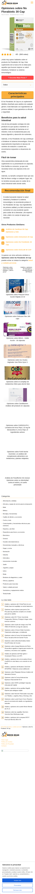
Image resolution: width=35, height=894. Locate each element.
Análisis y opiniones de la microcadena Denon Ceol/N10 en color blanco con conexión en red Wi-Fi (18, 661)
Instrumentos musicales (10, 561)
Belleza (5, 510)
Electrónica (6, 535)
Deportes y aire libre (9, 529)
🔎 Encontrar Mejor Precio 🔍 (18, 77)
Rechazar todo (17, 890)
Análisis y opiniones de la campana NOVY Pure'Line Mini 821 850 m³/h (17, 718)
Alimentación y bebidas (9, 501)
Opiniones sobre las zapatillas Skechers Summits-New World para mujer (16, 713)
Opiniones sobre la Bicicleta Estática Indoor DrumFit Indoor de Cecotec (17, 642)
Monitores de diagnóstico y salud (12, 577)
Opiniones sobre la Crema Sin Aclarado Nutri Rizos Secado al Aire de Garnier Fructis (18, 636)
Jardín (5, 564)
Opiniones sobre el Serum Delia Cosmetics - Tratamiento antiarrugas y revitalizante (18, 631)
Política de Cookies (6, 742)
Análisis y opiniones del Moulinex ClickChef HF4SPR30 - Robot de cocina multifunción (17, 668)
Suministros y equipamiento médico (13, 590)
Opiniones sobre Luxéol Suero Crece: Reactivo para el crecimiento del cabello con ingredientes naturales (18, 701)
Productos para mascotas (10, 584)
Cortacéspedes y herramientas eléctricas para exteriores (16, 524)
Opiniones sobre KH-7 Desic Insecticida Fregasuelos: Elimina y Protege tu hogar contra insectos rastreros (18, 619)
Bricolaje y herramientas (10, 514)
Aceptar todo (17, 880)
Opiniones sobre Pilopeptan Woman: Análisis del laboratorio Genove (19, 673)
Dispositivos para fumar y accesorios (14, 532)
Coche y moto (7, 520)
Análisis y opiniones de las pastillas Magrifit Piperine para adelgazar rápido (17, 689)
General (5, 538)
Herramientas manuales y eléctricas (13, 545)
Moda (4, 574)
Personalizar (17, 885)
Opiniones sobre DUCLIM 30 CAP (18, 250)
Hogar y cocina (7, 548)
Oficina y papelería (8, 580)
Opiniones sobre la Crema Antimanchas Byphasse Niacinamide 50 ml (16, 678)
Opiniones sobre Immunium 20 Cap (19, 237)
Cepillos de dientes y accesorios (12, 517)
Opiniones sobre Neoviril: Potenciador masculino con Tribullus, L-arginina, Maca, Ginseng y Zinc (19, 695)
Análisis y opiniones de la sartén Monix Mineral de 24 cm (18, 708)
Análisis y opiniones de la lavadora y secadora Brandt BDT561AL (26, 269)
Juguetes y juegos (8, 567)
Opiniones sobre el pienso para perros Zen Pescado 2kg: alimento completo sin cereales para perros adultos (18, 612)
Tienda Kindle (7, 593)
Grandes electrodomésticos (11, 542)
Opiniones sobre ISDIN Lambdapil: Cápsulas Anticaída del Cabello (18, 684)
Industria (5, 555)
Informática (6, 558)
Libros (4, 571)
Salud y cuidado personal (10, 587)
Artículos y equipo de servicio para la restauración (17, 504)
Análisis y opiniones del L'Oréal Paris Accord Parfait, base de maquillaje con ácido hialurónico (19, 605)
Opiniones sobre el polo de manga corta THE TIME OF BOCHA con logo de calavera (18, 626)
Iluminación (6, 551)
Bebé (4, 507)
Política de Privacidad (7, 744)
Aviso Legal (4, 740)
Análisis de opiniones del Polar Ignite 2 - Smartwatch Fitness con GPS (16, 655)
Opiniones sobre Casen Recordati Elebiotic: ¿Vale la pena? (8, 269)
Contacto (4, 746)
